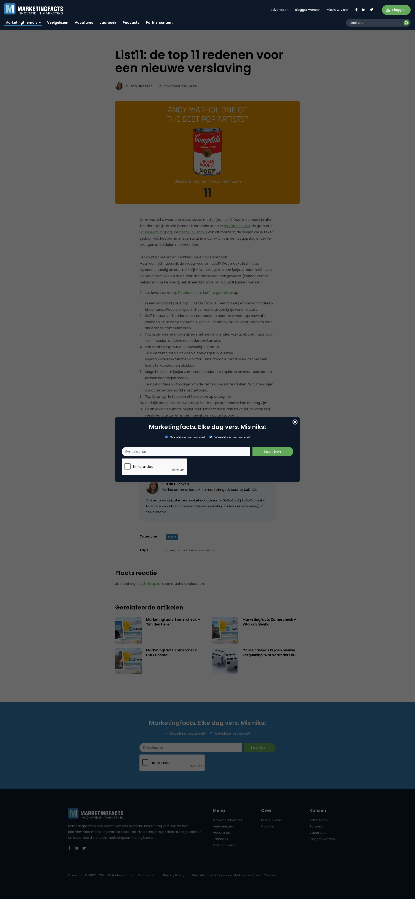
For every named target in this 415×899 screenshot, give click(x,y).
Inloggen (398, 9)
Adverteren (279, 9)
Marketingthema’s (21, 22)
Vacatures (84, 22)
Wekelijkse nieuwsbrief (232, 437)
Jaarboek (108, 22)
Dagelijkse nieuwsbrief (187, 437)
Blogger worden (307, 9)
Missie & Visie (337, 9)
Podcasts (131, 22)
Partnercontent (159, 22)
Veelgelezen (57, 22)
